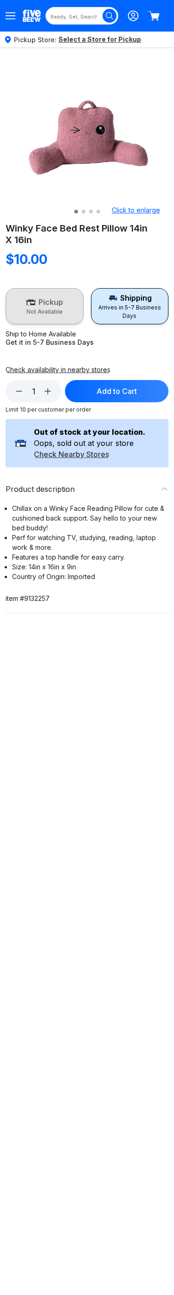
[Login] (133, 16)
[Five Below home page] (32, 15)
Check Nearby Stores (71, 455)
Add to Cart (117, 391)
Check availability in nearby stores (58, 370)
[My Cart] (153, 16)
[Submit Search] (109, 16)
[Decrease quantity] (19, 391)
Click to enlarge (136, 210)
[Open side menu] (10, 15)
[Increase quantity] (48, 391)
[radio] (45, 306)
